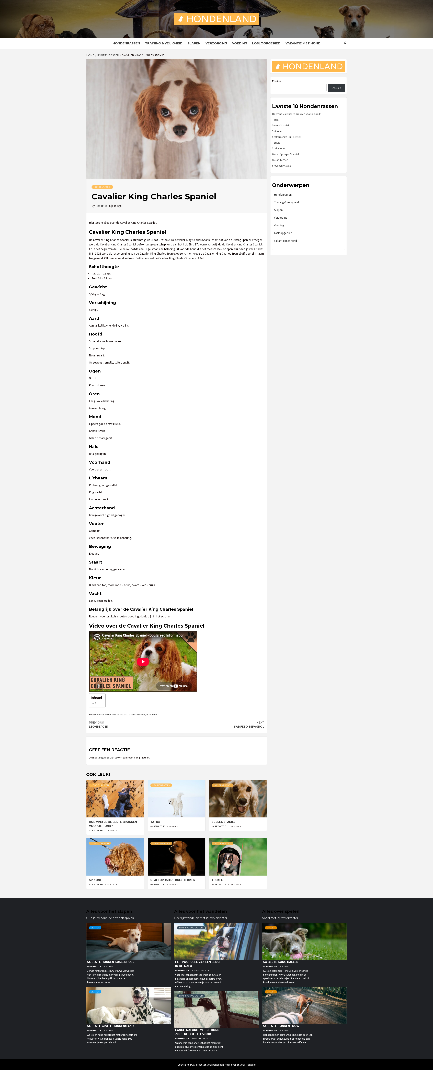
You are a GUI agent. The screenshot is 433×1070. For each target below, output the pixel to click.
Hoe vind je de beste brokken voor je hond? (296, 114)
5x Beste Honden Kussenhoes (110, 962)
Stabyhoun (278, 148)
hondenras (152, 714)
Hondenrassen (126, 43)
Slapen (194, 43)
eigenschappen (137, 714)
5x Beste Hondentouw (281, 1026)
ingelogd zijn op (108, 757)
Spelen (271, 927)
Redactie (101, 206)
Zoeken (276, 81)
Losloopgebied (266, 43)
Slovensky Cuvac (281, 165)
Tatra (155, 822)
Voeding (239, 43)
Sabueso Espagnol (249, 724)
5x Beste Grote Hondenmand (110, 1026)
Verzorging (216, 43)
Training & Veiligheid (164, 43)
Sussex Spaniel (223, 822)
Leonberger (98, 724)
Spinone (95, 880)
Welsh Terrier (280, 159)
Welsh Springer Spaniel (285, 154)
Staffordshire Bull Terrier (172, 880)
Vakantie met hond (303, 43)
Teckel (217, 880)
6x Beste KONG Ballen (280, 962)
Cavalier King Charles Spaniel (111, 714)
